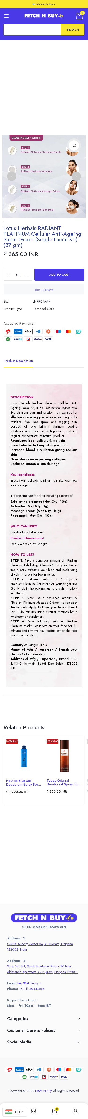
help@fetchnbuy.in (29, 983)
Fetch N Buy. (43, 1091)
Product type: (13, 308)
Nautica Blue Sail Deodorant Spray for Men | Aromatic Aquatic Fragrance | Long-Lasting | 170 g (24, 782)
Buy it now (44, 290)
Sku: (6, 301)
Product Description (18, 360)
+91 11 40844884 (32, 988)
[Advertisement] (44, 86)
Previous (11, 176)
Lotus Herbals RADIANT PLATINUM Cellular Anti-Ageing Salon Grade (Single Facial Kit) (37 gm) (42, 236)
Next (76, 176)
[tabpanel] (24, 770)
